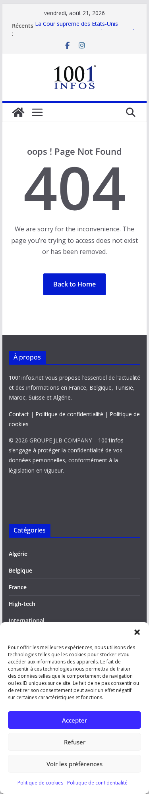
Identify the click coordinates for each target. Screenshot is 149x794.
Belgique (20, 570)
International (27, 620)
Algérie (18, 554)
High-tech (22, 604)
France (18, 587)
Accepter (74, 720)
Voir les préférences (74, 764)
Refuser (74, 742)
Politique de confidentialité (97, 782)
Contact (19, 414)
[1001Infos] (18, 112)
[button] (137, 632)
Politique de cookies (40, 782)
